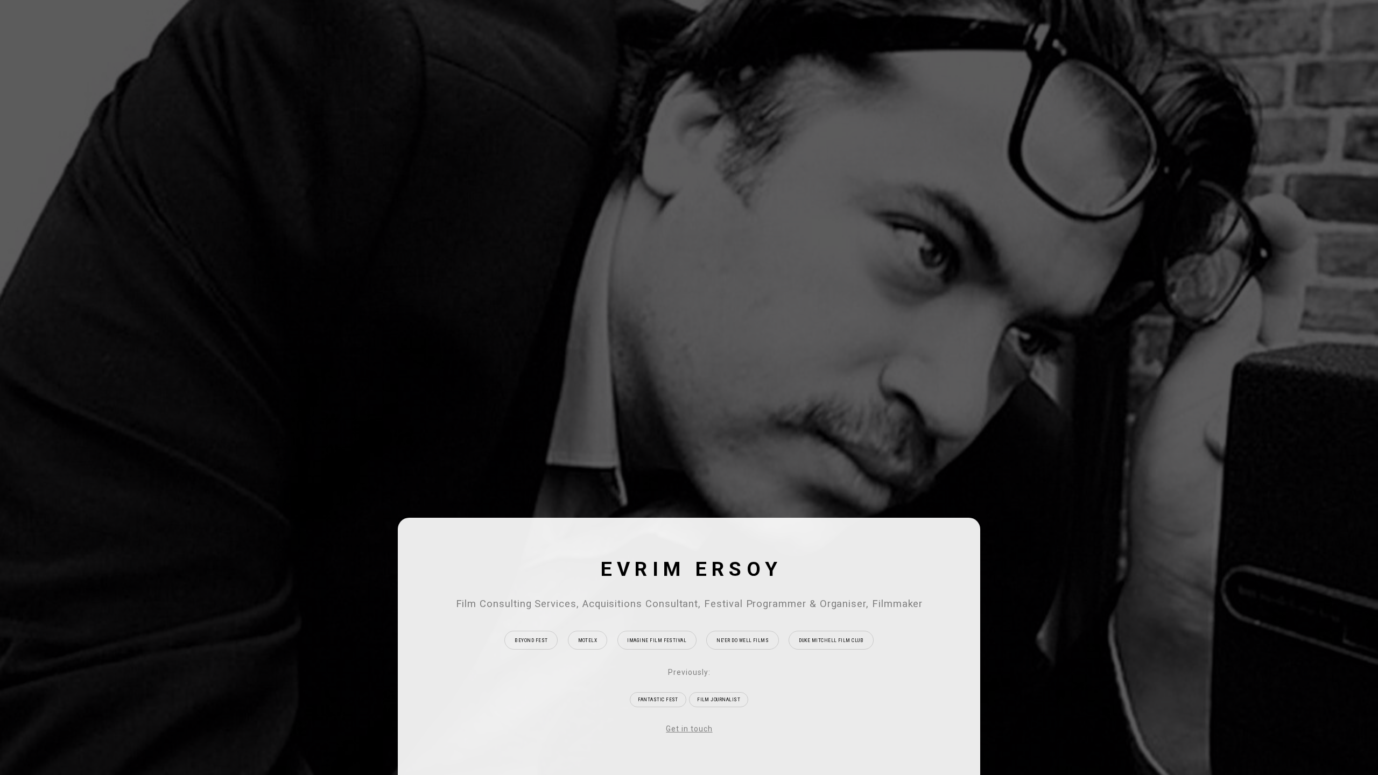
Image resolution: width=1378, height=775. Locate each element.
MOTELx (587, 640)
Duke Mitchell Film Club (831, 640)
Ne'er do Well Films (742, 640)
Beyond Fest (531, 640)
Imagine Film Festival (656, 640)
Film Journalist (718, 699)
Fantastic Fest (658, 699)
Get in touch (689, 728)
